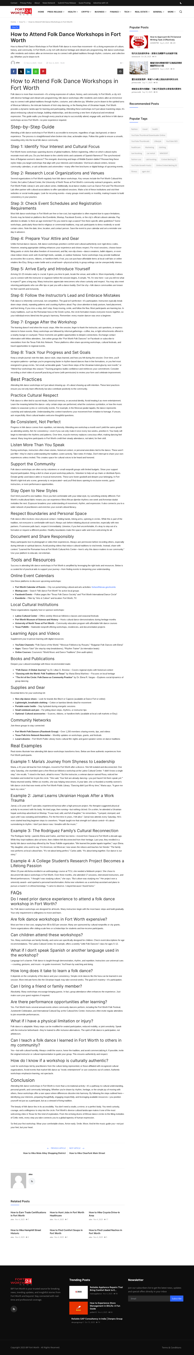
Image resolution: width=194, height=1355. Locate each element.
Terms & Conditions (171, 1347)
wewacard (136, 56)
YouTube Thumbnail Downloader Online (148, 135)
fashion (134, 129)
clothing (162, 147)
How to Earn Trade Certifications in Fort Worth (28, 1214)
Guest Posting (84, 3)
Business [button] (99, 11)
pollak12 (93, 1312)
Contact (14, 3)
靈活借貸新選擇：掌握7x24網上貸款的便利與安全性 (155, 79)
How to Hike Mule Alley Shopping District (44, 1153)
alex (31, 1174)
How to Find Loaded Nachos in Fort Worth (105, 1232)
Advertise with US (100, 3)
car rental (151, 153)
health (155, 129)
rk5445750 (154, 43)
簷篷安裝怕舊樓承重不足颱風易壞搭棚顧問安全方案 (166, 64)
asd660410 (154, 69)
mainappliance (96, 1293)
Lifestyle (157, 141)
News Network (49, 3)
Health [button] (72, 11)
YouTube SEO (172, 141)
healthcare (135, 147)
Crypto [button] (85, 11)
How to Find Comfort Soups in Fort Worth (66, 1232)
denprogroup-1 (77, 1322)
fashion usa (136, 159)
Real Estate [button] (141, 11)
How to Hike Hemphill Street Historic (26, 1232)
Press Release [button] (54, 11)
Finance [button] (114, 11)
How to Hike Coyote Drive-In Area (104, 1214)
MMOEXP (164, 153)
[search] (180, 11)
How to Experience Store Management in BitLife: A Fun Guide (105, 1306)
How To (22, 22)
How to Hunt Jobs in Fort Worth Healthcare (67, 1214)
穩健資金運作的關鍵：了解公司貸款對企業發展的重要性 (156, 89)
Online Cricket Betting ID (166, 165)
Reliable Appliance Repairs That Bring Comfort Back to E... (106, 1288)
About (37, 3)
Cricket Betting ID (168, 159)
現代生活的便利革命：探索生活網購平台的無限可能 (154, 53)
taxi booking (136, 153)
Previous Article (58, 1148)
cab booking (151, 159)
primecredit (136, 82)
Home (41, 11)
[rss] (14, 1309)
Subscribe (177, 1298)
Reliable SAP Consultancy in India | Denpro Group (96, 1318)
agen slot (146, 171)
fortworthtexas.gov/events (104, 587)
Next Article (75, 1148)
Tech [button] (126, 11)
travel (145, 129)
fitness (134, 171)
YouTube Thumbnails (140, 141)
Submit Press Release (67, 3)
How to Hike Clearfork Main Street (87, 1153)
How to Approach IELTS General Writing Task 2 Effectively (165, 38)
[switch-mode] (181, 3)
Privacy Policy (26, 3)
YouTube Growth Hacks (141, 165)
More (171, 11)
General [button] (157, 11)
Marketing (149, 147)
